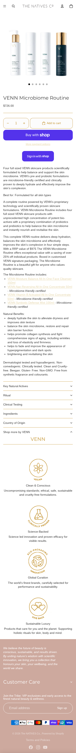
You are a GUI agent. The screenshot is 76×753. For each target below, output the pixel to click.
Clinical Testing (12, 404)
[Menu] (4, 6)
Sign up (62, 708)
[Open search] (13, 6)
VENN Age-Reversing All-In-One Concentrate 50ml (39, 286)
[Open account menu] (62, 6)
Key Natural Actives (15, 386)
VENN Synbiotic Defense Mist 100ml (31, 302)
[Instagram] (38, 747)
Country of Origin (14, 422)
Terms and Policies (38, 740)
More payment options (38, 144)
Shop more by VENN (16, 432)
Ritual (7, 395)
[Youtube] (45, 747)
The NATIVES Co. (31, 733)
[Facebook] (30, 747)
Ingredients (10, 413)
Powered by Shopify (53, 733)
